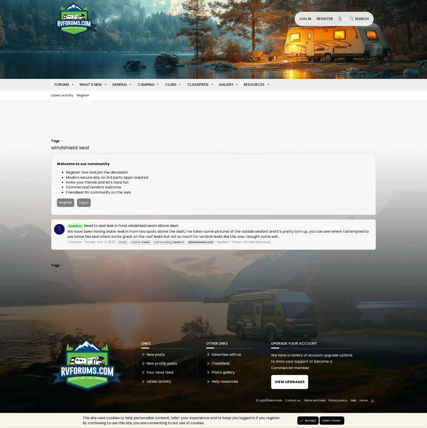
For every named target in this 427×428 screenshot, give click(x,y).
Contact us (292, 400)
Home (363, 400)
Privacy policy (338, 400)
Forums (61, 84)
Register (83, 95)
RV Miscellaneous (257, 242)
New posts (156, 354)
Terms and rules (315, 400)
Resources (254, 84)
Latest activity (62, 95)
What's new (90, 84)
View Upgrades (290, 381)
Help (353, 400)
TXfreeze (74, 242)
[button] (73, 84)
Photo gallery (223, 372)
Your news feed (160, 372)
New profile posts (162, 363)
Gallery (226, 84)
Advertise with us (226, 354)
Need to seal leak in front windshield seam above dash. (123, 225)
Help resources (224, 381)
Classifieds (198, 84)
